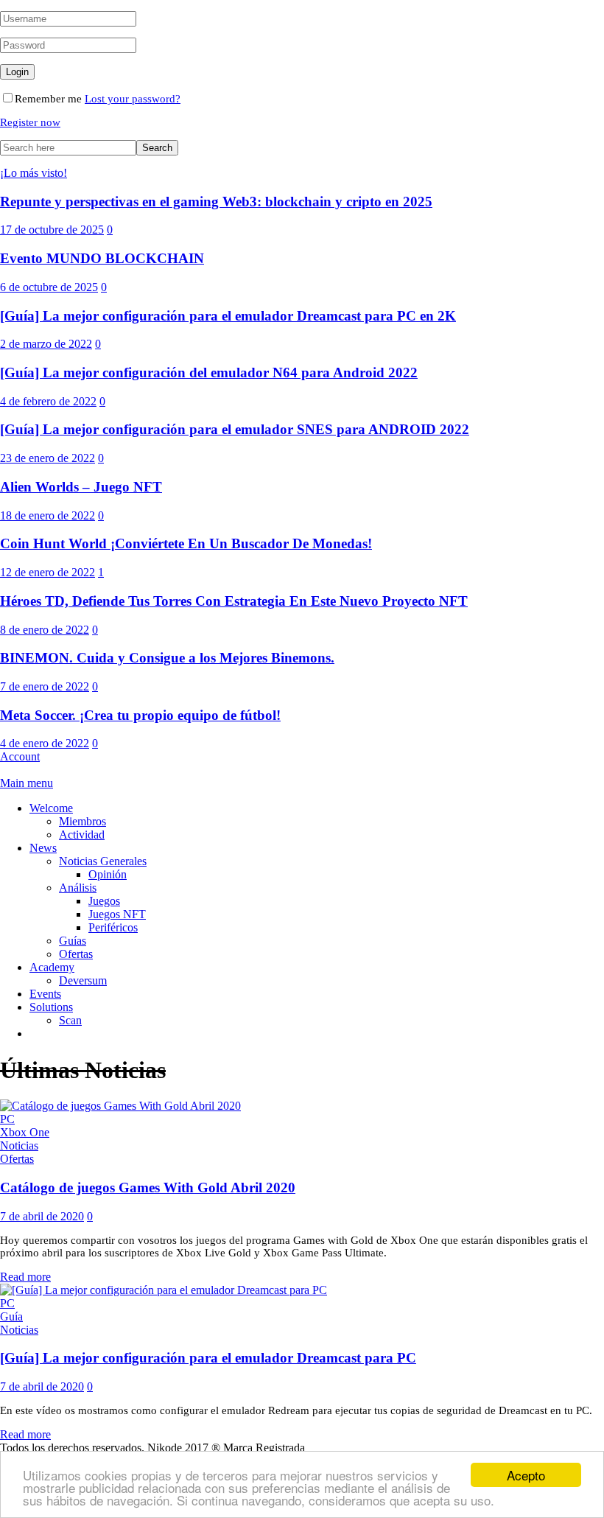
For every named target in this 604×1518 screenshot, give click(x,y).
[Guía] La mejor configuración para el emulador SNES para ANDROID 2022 (234, 429)
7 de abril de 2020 (42, 1216)
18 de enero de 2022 (47, 515)
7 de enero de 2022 (44, 686)
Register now (30, 122)
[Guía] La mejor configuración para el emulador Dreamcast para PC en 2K (228, 315)
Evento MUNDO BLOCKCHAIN (102, 258)
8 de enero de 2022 (44, 629)
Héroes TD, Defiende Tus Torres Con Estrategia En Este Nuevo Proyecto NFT (234, 601)
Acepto (526, 1475)
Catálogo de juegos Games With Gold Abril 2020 (147, 1187)
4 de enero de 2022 (44, 743)
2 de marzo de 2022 (46, 343)
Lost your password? (132, 99)
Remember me (48, 99)
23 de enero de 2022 (47, 458)
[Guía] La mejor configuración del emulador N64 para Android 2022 (209, 372)
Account (20, 756)
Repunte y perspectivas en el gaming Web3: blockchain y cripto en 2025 (216, 201)
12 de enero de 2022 (47, 572)
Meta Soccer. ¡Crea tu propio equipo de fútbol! (140, 715)
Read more (25, 1276)
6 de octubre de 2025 (49, 287)
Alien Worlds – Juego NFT (81, 486)
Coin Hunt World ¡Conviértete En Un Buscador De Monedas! (186, 543)
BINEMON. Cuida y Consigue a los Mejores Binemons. (167, 657)
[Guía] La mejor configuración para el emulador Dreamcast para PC (208, 1357)
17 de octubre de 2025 (52, 229)
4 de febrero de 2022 (48, 401)
